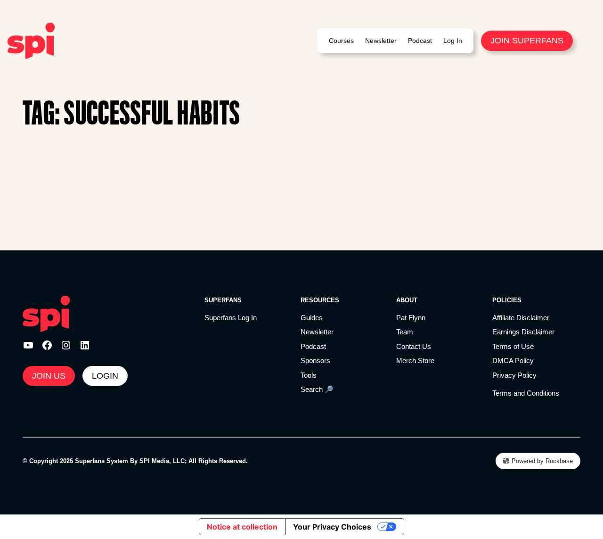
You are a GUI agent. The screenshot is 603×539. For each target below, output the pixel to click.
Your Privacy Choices (332, 526)
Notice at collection (242, 526)
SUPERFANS (223, 300)
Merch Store (415, 361)
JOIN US (48, 376)
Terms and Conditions (525, 393)
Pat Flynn (410, 318)
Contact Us (413, 346)
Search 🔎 (317, 389)
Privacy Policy (514, 375)
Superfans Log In (230, 318)
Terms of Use (513, 346)
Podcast (313, 346)
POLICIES (507, 300)
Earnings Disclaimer (523, 332)
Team (404, 332)
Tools (309, 375)
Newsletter (317, 332)
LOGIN (105, 376)
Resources (320, 300)
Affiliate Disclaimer (520, 318)
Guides (312, 318)
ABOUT (406, 300)
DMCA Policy (513, 361)
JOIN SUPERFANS (526, 40)
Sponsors (315, 361)
